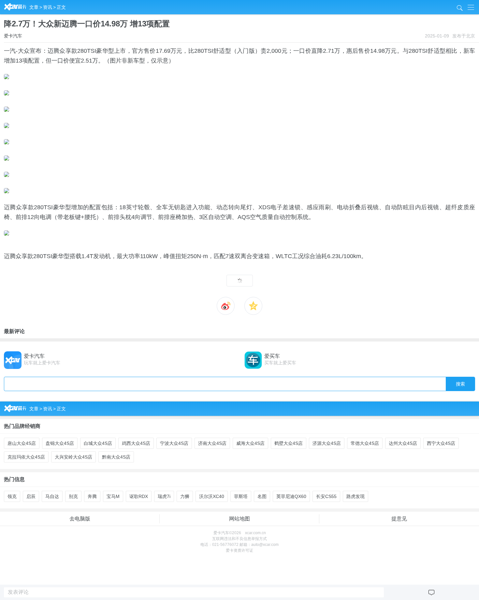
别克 (73, 496)
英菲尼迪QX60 (291, 496)
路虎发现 (355, 496)
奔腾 (92, 496)
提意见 (399, 518)
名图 (262, 496)
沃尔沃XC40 (211, 496)
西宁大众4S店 (441, 443)
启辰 (31, 496)
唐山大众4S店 (21, 443)
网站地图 (239, 518)
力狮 (184, 496)
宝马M (113, 496)
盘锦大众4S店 (60, 443)
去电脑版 (79, 518)
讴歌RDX (138, 496)
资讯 (47, 7)
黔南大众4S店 (116, 457)
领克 (12, 496)
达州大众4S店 (403, 443)
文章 (33, 7)
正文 (61, 7)
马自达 (52, 496)
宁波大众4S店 (174, 443)
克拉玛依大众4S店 (26, 457)
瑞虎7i (164, 496)
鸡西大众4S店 (136, 443)
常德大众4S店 (365, 443)
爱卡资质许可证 (239, 550)
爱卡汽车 (13, 35)
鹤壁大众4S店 (288, 443)
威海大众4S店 (250, 443)
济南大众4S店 (212, 443)
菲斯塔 (241, 496)
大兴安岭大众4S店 (73, 457)
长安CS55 (326, 496)
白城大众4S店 (98, 443)
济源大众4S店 (326, 443)
